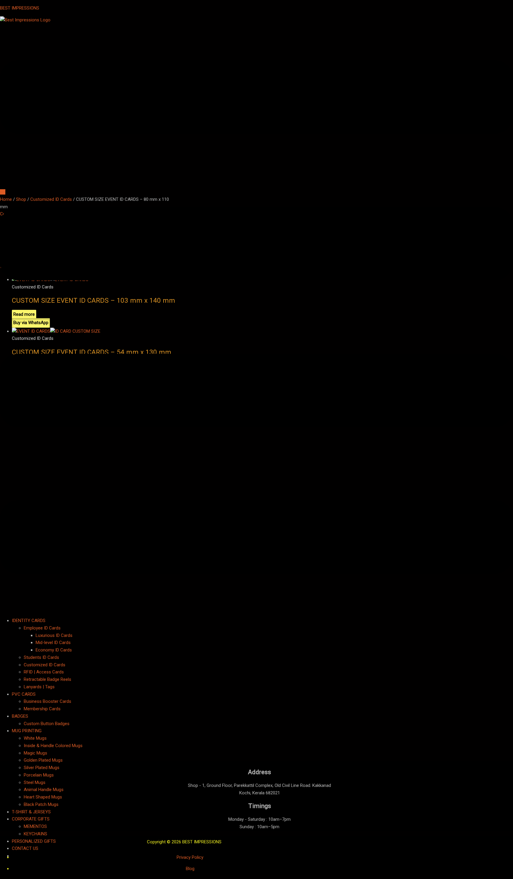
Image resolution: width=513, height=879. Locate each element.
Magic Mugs (35, 753)
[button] (256, 318)
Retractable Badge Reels (47, 679)
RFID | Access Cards (44, 672)
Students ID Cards (41, 657)
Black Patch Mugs (41, 804)
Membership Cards (42, 708)
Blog (190, 868)
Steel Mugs (34, 782)
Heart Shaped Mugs (43, 797)
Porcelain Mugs (39, 775)
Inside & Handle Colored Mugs (53, 745)
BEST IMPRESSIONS (19, 8)
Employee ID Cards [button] (42, 628)
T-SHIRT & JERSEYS (31, 812)
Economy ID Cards (54, 650)
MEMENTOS (35, 826)
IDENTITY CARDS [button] (28, 620)
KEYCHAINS (35, 834)
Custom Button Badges (46, 723)
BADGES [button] (20, 716)
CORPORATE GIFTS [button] (31, 819)
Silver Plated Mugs (41, 767)
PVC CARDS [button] (24, 694)
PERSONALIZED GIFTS (34, 841)
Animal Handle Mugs (44, 789)
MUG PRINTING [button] (27, 730)
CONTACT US (25, 848)
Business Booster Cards (47, 701)
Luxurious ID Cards (54, 635)
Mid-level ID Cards (53, 642)
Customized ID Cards (44, 664)
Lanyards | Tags (39, 686)
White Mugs (35, 738)
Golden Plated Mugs (43, 760)
